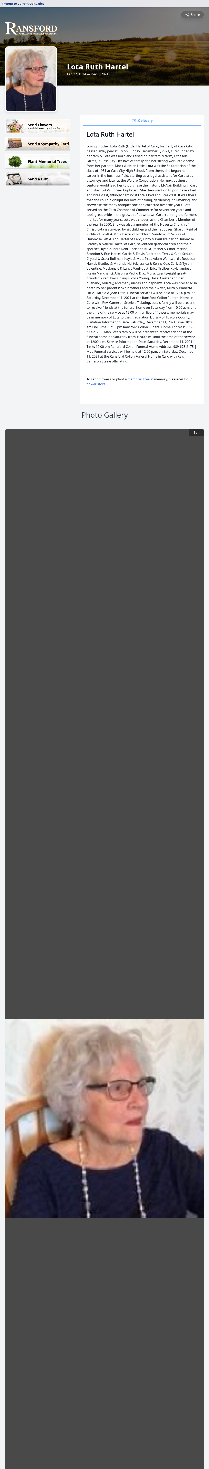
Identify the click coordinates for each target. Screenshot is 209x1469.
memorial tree (139, 379)
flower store (96, 384)
